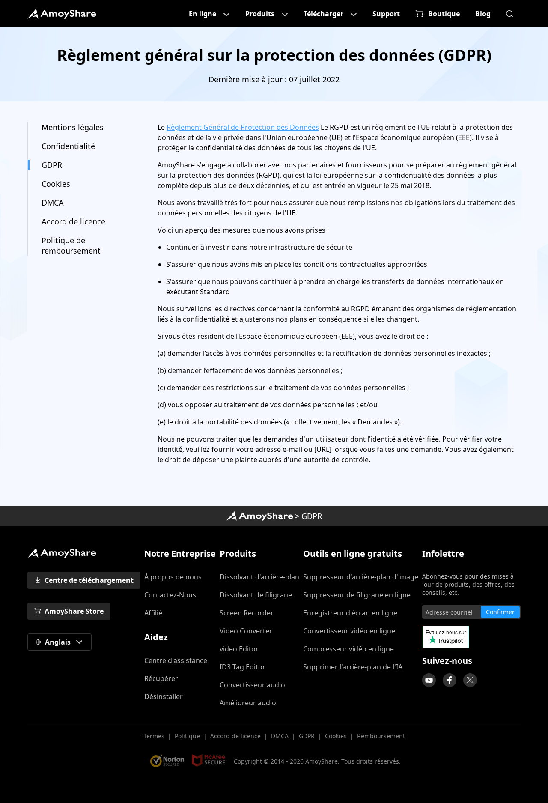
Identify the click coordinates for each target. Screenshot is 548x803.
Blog (483, 13)
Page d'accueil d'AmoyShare (61, 14)
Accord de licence (73, 221)
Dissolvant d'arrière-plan (259, 577)
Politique (187, 736)
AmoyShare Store (74, 611)
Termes (153, 736)
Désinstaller (163, 696)
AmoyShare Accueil (259, 516)
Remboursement (381, 736)
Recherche (509, 13)
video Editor (239, 649)
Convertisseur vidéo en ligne (349, 631)
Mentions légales (73, 127)
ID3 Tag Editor (242, 667)
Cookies (56, 184)
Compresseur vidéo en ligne (348, 649)
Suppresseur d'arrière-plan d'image (360, 577)
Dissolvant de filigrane (256, 595)
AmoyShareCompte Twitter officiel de (470, 680)
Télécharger (323, 13)
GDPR (52, 165)
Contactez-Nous (170, 595)
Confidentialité (68, 146)
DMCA (53, 202)
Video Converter (246, 631)
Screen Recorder (247, 613)
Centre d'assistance (175, 660)
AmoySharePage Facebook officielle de (449, 680)
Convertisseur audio (252, 685)
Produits (259, 13)
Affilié (153, 613)
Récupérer (161, 678)
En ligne (202, 13)
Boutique (444, 13)
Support (386, 13)
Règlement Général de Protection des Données (243, 127)
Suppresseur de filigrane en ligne (357, 595)
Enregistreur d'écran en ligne (350, 613)
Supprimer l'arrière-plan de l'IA (352, 667)
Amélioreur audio (248, 702)
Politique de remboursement (71, 245)
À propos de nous (173, 577)
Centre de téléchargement (89, 580)
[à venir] (429, 680)
